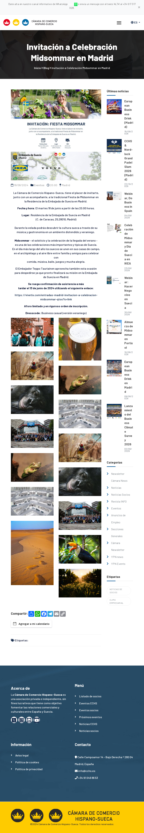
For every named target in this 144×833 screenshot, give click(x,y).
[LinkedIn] (29, 720)
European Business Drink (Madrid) (128, 113)
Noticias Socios (120, 494)
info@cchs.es (86, 770)
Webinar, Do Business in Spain (128, 202)
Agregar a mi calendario (34, 623)
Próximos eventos (90, 717)
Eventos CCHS (88, 703)
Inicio (37, 68)
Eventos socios (88, 710)
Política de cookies (27, 762)
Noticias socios (89, 730)
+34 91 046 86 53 (88, 777)
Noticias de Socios (116, 591)
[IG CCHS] (21, 720)
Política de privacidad (28, 769)
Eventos (39, 185)
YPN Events (118, 563)
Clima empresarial (117, 601)
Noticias (116, 487)
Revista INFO (119, 501)
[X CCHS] (14, 720)
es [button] (136, 22)
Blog (46, 68)
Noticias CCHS (88, 724)
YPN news (117, 556)
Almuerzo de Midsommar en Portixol (128, 334)
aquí (71, 3)
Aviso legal (22, 755)
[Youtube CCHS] (37, 720)
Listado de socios (90, 696)
